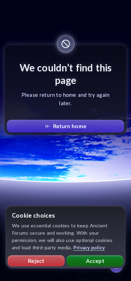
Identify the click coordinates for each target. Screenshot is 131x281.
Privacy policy (89, 247)
